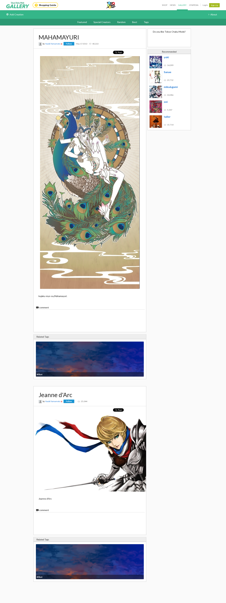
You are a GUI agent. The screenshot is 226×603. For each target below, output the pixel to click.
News (173, 5)
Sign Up (214, 5)
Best (134, 22)
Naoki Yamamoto (52, 43)
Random (121, 22)
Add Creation (16, 14)
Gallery (182, 5)
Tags (146, 22)
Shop (164, 5)
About (213, 14)
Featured (82, 22)
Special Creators (102, 22)
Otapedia (193, 5)
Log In (205, 5)
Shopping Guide (47, 5)
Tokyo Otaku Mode (111, 5)
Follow (69, 44)
